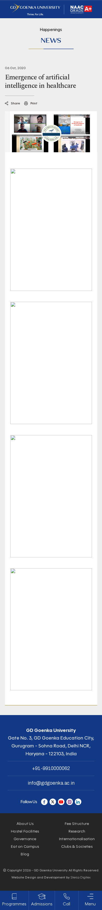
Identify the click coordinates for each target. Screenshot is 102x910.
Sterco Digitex (80, 877)
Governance (25, 839)
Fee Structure (77, 823)
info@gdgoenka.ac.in (51, 783)
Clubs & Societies (76, 846)
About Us (25, 823)
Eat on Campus (25, 846)
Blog (25, 854)
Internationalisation (77, 839)
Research (77, 831)
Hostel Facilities (25, 831)
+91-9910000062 (51, 768)
